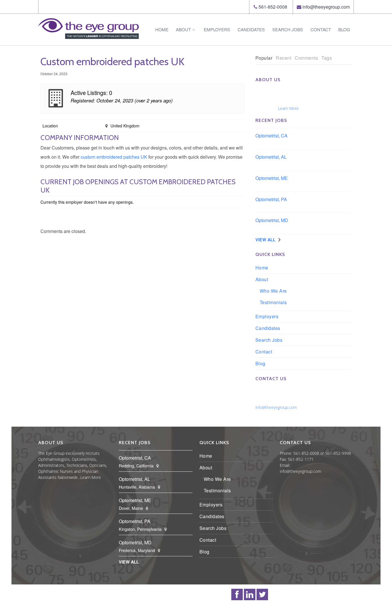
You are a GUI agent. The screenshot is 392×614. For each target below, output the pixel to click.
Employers (217, 29)
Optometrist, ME (271, 178)
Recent (283, 58)
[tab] (264, 58)
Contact (321, 29)
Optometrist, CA (271, 135)
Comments (306, 58)
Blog (344, 29)
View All (265, 239)
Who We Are (273, 290)
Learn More (288, 108)
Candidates (251, 29)
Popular (264, 58)
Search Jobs (287, 29)
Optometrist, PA (271, 199)
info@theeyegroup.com (326, 6)
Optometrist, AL (271, 157)
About (183, 29)
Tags (326, 58)
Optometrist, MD (271, 220)
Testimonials (273, 302)
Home (161, 29)
